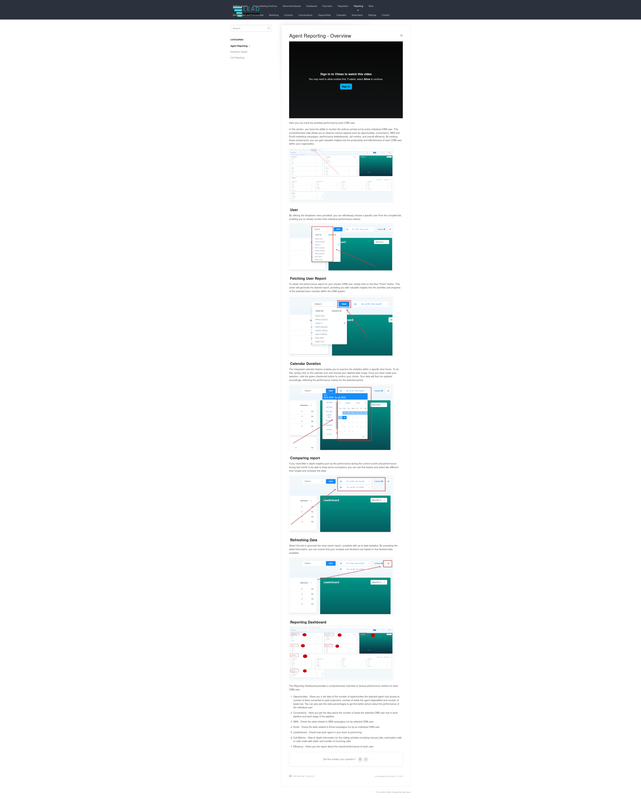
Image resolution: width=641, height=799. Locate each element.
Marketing (274, 15)
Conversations (305, 15)
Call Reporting (237, 57)
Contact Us (310, 776)
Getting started (240, 6)
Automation (357, 15)
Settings (372, 15)
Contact (385, 15)
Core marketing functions (265, 6)
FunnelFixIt (382, 792)
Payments (327, 6)
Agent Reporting (239, 45)
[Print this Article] (401, 36)
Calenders (341, 15)
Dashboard (311, 6)
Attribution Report (238, 51)
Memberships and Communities (248, 15)
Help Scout (406, 792)
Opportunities (324, 15)
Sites (371, 6)
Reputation (343, 6)
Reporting (358, 6)
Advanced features (292, 6)
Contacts (288, 15)
